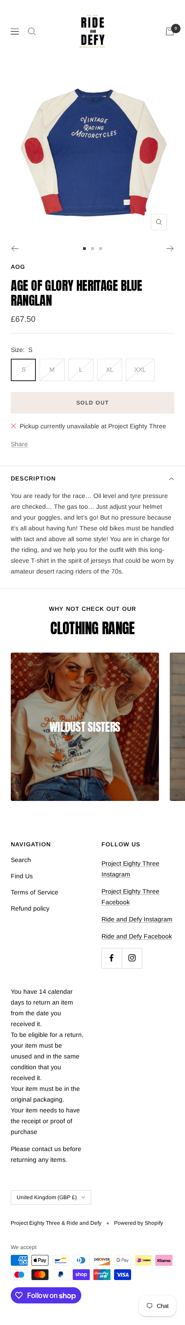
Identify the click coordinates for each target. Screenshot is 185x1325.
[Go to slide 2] (92, 248)
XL (110, 369)
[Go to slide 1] (84, 248)
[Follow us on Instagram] (132, 958)
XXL (140, 369)
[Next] (170, 248)
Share (19, 444)
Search (21, 859)
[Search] (32, 31)
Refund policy (30, 908)
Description (33, 478)
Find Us (22, 876)
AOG (18, 266)
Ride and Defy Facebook (136, 936)
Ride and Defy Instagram (136, 919)
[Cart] (169, 31)
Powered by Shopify (138, 1223)
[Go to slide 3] (100, 248)
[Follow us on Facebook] (111, 958)
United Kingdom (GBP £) (47, 1197)
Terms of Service (34, 892)
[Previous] (14, 248)
